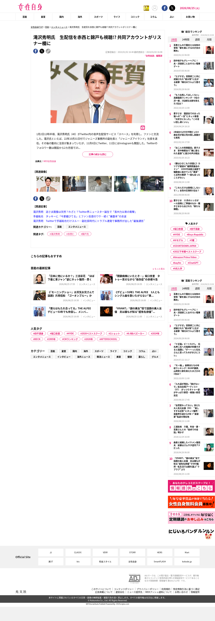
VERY (105, 552)
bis (78, 561)
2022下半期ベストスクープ (187, 251)
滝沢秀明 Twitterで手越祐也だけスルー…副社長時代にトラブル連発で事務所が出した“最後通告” (89, 221)
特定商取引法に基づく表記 (186, 589)
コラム (153, 16)
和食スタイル (105, 561)
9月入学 (178, 268)
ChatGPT (193, 262)
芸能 (25, 16)
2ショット (115, 333)
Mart (187, 552)
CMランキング (70, 339)
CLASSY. (78, 552)
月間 (209, 39)
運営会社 (120, 591)
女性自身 (132, 561)
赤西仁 (71, 233)
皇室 (43, 16)
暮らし (142, 356)
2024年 (155, 333)
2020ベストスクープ (92, 333)
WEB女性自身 (49, 161)
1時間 (174, 39)
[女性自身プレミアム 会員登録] (146, 8)
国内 (61, 16)
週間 (197, 39)
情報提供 (195, 591)
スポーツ (98, 16)
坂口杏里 (55, 333)
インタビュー (64, 356)
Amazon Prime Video (185, 257)
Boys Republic (195, 234)
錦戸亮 (85, 233)
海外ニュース (83, 356)
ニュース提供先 (134, 591)
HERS (159, 552)
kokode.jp (187, 561)
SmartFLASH (160, 561)
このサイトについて (101, 589)
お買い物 (190, 16)
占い (172, 16)
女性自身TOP (37, 26)
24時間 (185, 39)
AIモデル (178, 240)
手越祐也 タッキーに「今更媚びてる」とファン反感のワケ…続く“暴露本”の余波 (79, 216)
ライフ (116, 16)
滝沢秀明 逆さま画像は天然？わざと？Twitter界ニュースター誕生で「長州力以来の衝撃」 (85, 212)
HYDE (71, 333)
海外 (80, 16)
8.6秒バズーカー (136, 333)
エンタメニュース (59, 26)
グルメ (155, 356)
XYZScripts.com (122, 604)
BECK (37, 339)
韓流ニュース (103, 356)
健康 (129, 356)
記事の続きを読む (98, 154)
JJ (51, 552)
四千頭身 (38, 333)
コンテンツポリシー (124, 589)
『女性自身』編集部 (153, 55)
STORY (132, 552)
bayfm (177, 262)
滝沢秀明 (55, 233)
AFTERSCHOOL (109, 339)
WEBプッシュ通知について (158, 591)
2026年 (89, 339)
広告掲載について (104, 591)
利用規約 (165, 589)
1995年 (52, 339)
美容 (118, 356)
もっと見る (160, 268)
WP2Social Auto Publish (95, 604)
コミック (135, 16)
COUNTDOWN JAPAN (185, 245)
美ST (50, 561)
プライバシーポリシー (148, 589)
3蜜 (192, 240)
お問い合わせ (181, 591)
